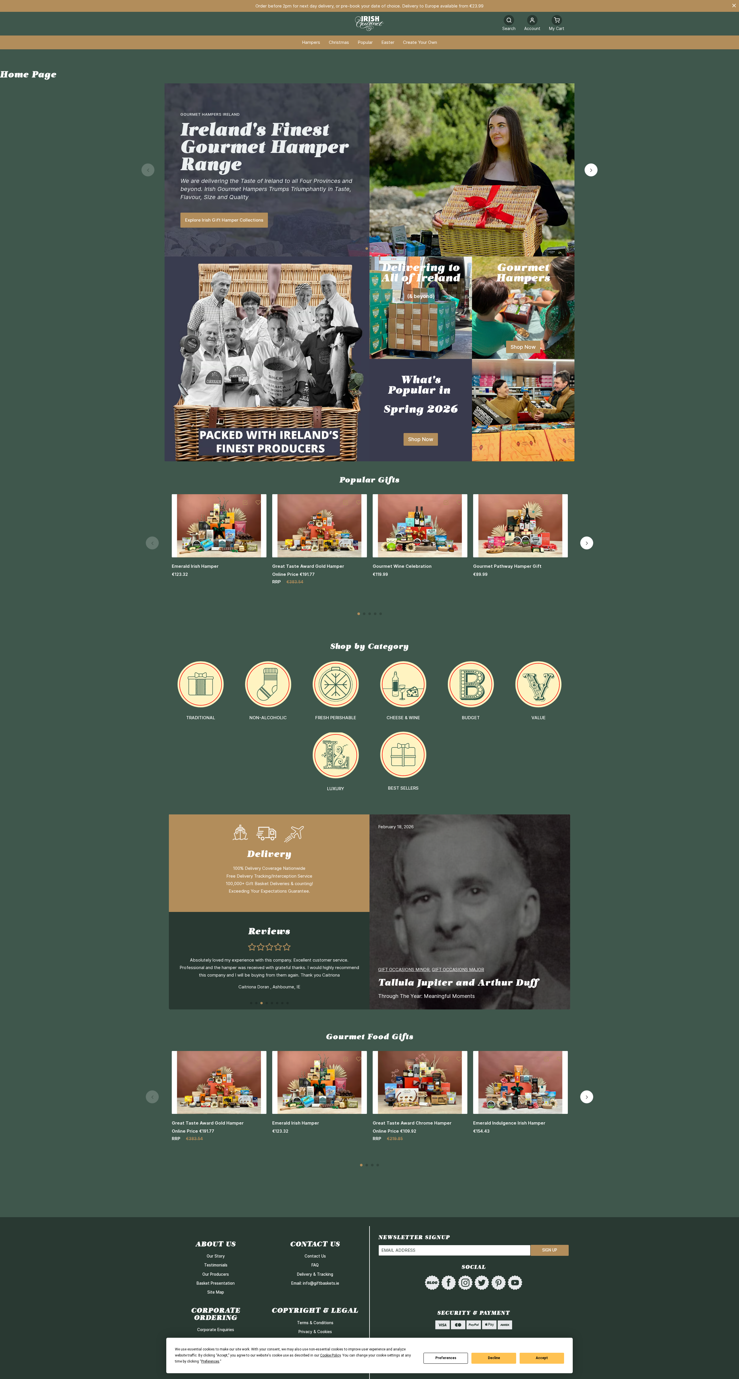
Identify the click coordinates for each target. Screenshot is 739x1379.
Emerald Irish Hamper (195, 566)
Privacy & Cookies (315, 1331)
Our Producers (215, 1274)
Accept (542, 1358)
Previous (147, 170)
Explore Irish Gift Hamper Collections (224, 220)
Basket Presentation (216, 1283)
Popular (365, 42)
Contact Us (315, 1256)
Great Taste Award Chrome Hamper (412, 1123)
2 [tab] (372, 248)
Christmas (339, 42)
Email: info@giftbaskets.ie (315, 1283)
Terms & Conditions (315, 1322)
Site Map (215, 1292)
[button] (532, 23)
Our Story (216, 1256)
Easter (387, 42)
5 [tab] (380, 613)
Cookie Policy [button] (330, 1355)
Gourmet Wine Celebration (402, 566)
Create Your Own (420, 42)
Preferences (445, 1358)
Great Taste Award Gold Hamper (308, 566)
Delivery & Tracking (315, 1274)
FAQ (315, 1265)
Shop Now (523, 347)
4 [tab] (375, 613)
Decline (494, 1358)
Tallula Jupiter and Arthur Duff (458, 982)
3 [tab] (369, 613)
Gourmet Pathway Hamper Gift (507, 566)
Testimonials (215, 1265)
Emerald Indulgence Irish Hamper (509, 1123)
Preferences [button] (210, 1361)
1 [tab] (366, 248)
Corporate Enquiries (215, 1329)
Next (591, 170)
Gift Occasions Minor (404, 969)
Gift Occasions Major (458, 969)
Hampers (311, 42)
